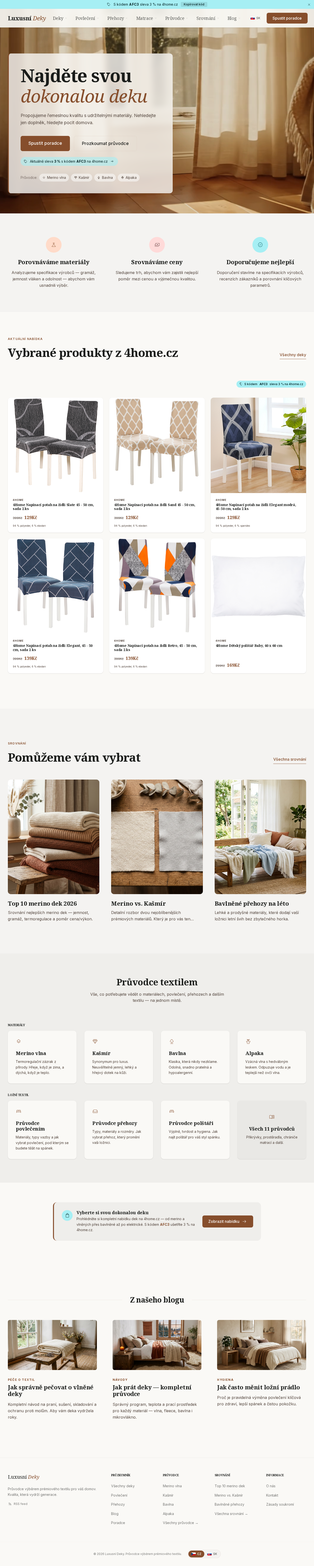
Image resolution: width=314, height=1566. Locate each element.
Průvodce (177, 18)
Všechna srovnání (289, 759)
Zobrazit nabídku (227, 1221)
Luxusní (27, 18)
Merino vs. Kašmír (229, 1495)
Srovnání (208, 18)
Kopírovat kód (194, 4)
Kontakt (272, 1495)
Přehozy (117, 18)
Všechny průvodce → (180, 1523)
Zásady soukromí (280, 1504)
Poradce (118, 1523)
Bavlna (105, 177)
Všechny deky (293, 354)
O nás (270, 1486)
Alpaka (129, 177)
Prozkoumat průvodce (105, 143)
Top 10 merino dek (230, 1486)
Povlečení (88, 18)
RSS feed (17, 1504)
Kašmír (81, 177)
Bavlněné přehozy (229, 1504)
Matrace (146, 18)
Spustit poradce (287, 18)
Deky (60, 18)
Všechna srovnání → (231, 1514)
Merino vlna (54, 177)
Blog (234, 18)
